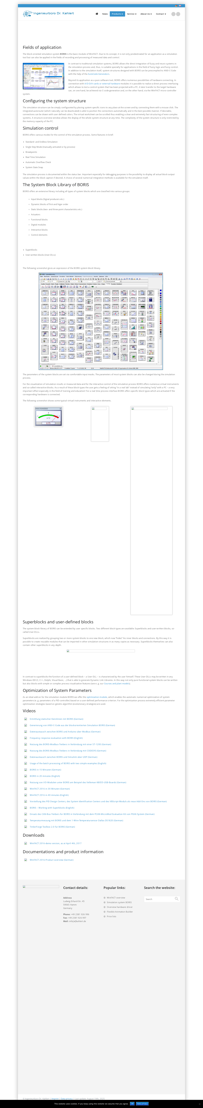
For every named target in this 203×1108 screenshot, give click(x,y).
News (105, 14)
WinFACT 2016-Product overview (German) (51, 859)
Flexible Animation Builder (120, 911)
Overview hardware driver (120, 907)
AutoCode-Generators (98, 74)
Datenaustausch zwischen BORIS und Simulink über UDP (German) (63, 757)
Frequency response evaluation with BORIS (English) (56, 738)
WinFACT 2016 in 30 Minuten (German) (50, 788)
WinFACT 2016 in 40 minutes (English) (49, 795)
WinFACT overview (116, 897)
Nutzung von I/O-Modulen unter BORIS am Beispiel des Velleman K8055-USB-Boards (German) (78, 782)
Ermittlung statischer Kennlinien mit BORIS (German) (56, 719)
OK (132, 1104)
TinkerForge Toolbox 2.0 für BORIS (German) (52, 826)
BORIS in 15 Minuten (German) (45, 769)
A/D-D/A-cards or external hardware (102, 83)
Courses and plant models (116, 683)
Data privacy (67, 1098)
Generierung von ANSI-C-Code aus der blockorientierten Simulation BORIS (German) (72, 725)
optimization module (97, 697)
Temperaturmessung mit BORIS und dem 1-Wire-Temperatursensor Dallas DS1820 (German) (76, 820)
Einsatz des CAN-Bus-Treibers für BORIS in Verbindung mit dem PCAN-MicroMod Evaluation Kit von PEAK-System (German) (92, 814)
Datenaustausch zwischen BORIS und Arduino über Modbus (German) (65, 731)
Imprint (55, 1098)
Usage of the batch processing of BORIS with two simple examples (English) (68, 763)
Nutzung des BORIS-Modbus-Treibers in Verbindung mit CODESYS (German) (68, 750)
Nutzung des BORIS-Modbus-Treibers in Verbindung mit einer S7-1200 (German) (70, 744)
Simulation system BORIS (119, 902)
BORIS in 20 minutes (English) (45, 776)
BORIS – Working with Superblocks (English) (52, 807)
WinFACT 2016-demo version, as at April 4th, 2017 (55, 843)
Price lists (111, 916)
